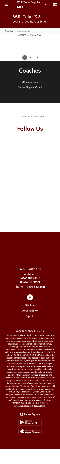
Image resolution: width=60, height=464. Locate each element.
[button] (32, 4)
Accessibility (30, 310)
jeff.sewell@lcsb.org (23, 406)
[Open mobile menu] (6, 4)
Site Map (30, 305)
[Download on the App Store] (30, 431)
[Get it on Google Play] (30, 422)
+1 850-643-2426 (35, 287)
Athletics (9, 30)
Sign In (30, 316)
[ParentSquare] (30, 414)
